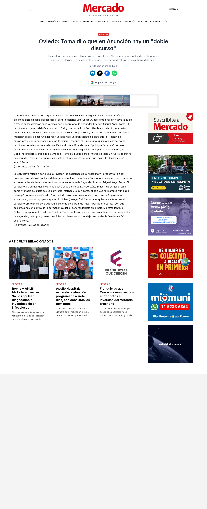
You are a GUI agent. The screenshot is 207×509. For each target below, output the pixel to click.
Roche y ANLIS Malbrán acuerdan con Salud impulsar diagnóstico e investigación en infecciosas (28, 298)
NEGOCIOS (116, 21)
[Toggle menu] (30, 9)
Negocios (103, 34)
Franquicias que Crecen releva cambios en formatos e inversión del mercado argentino (117, 296)
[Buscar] (166, 21)
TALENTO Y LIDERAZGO (83, 21)
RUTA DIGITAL (103, 21)
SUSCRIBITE (155, 21)
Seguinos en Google (105, 82)
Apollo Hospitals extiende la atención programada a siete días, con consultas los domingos (73, 296)
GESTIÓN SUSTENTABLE (59, 21)
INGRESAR (173, 9)
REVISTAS (142, 21)
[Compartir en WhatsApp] (114, 73)
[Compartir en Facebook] (107, 73)
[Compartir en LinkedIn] (92, 73)
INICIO (42, 21)
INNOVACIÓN (129, 21)
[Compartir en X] (100, 73)
